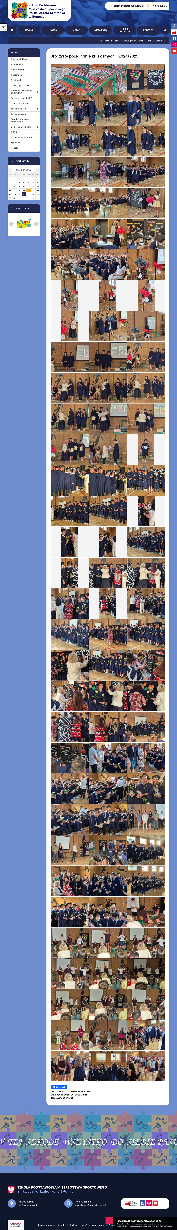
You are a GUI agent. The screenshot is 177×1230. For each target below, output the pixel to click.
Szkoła (29, 30)
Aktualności (17, 64)
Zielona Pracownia (20, 103)
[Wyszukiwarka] (164, 30)
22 (38, 190)
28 (33, 194)
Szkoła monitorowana (21, 137)
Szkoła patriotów (19, 114)
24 (15, 194)
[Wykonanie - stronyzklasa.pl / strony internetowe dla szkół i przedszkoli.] (15, 1225)
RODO (14, 132)
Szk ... (149, 41)
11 (19, 186)
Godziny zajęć (18, 75)
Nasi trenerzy (17, 69)
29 (38, 194)
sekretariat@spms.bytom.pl (129, 6)
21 (33, 190)
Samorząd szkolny (20, 85)
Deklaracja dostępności (22, 127)
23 (10, 194)
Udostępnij (60, 1087)
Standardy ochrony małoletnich (20, 120)
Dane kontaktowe (19, 59)
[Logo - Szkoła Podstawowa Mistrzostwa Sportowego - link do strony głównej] (39, 10)
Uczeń (76, 30)
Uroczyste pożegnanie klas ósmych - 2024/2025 (94, 56)
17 (14, 190)
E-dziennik (16, 80)
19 (24, 190)
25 (19, 194)
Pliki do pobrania (124, 30)
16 (10, 190)
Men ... (141, 41)
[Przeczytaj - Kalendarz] (27, 162)
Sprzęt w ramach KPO (21, 98)
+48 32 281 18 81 (159, 5)
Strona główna (12, 30)
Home (117, 41)
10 (14, 186)
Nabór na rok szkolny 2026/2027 (21, 91)
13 (28, 186)
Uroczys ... (159, 41)
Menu (19, 52)
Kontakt (148, 30)
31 (14, 198)
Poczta (14, 148)
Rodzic (53, 30)
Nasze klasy (100, 30)
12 (24, 186)
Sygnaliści (16, 142)
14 (33, 186)
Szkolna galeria (18, 109)
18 (19, 190)
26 (24, 194)
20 (29, 190)
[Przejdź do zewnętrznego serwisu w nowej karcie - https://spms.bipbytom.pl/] (132, 1203)
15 (38, 186)
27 (29, 194)
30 (10, 198)
